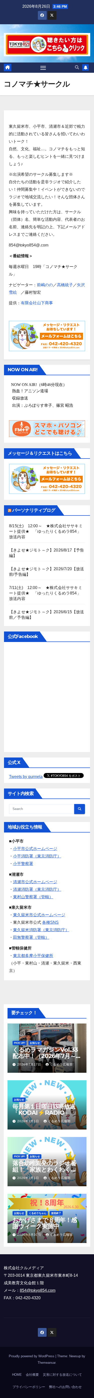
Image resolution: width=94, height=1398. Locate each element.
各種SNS (50, 922)
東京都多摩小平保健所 (33, 956)
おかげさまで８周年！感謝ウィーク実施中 (45, 1223)
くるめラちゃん (37, 1213)
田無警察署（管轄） (31, 937)
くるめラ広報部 (61, 1064)
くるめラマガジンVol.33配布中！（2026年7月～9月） (46, 1056)
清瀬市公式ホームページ (35, 882)
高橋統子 (65, 285)
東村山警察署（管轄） (33, 897)
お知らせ (35, 1043)
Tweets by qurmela (26, 776)
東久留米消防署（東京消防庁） (41, 930)
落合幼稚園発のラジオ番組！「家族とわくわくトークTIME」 (45, 1169)
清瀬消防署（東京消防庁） (37, 889)
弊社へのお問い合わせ (65, 1387)
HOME (17, 1374)
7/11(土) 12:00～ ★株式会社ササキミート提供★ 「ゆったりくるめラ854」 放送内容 (47, 593)
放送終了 (56, 1213)
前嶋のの (45, 285)
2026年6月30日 (29, 1234)
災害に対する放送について (62, 1374)
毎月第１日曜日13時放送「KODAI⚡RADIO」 (44, 1109)
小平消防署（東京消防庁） (37, 856)
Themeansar (46, 1362)
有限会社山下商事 (37, 303)
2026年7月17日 (29, 1064)
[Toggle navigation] (43, 67)
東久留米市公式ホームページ (39, 915)
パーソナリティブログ (33, 510)
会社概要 (32, 1374)
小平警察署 (23, 864)
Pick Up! (19, 1043)
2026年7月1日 (28, 1121)
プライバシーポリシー (29, 1387)
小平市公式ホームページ (35, 848)
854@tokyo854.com (37, 1290)
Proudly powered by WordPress (32, 1356)
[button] (77, 67)
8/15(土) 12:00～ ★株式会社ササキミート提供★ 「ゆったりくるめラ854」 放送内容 (47, 531)
